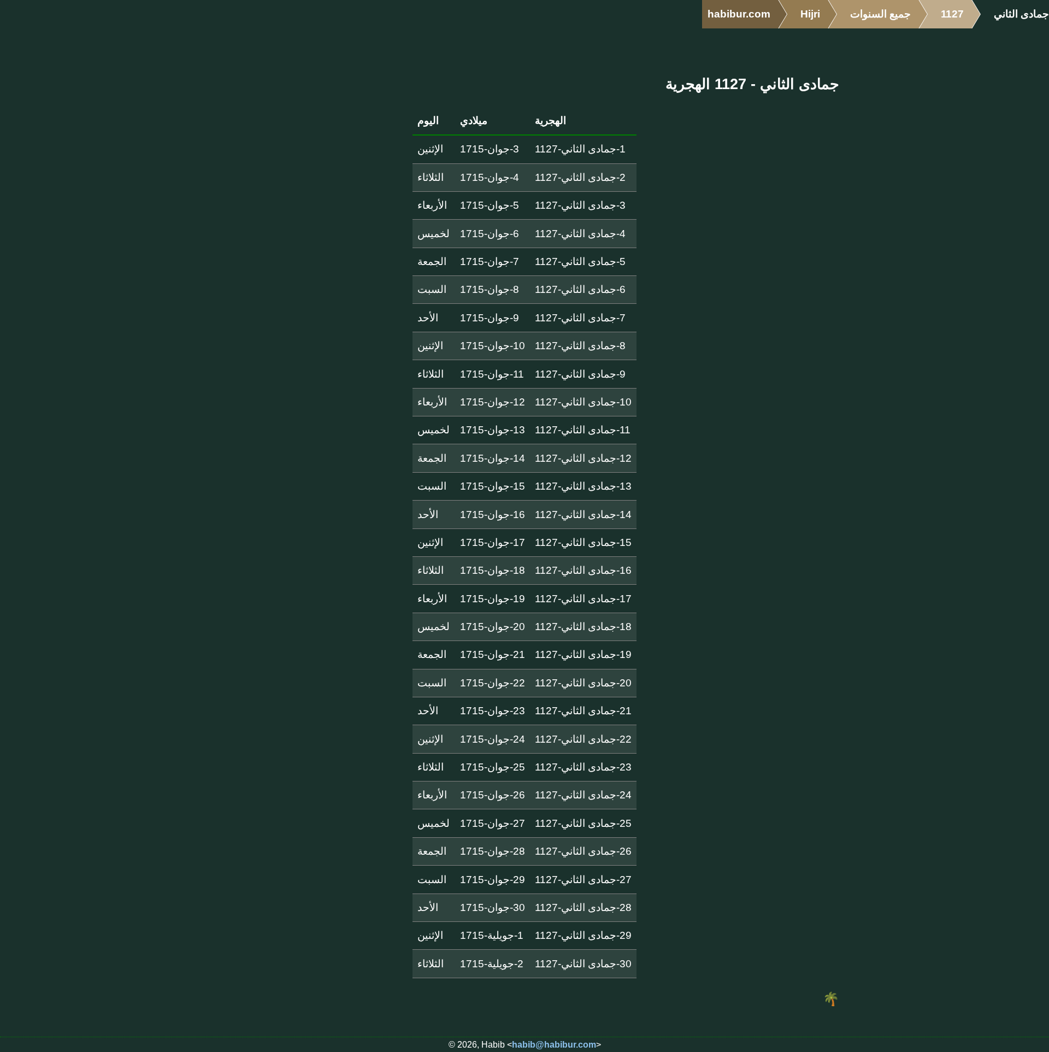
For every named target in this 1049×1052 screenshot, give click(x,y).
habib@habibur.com (554, 1044)
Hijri (810, 14)
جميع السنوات (880, 14)
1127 (952, 14)
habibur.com (739, 14)
